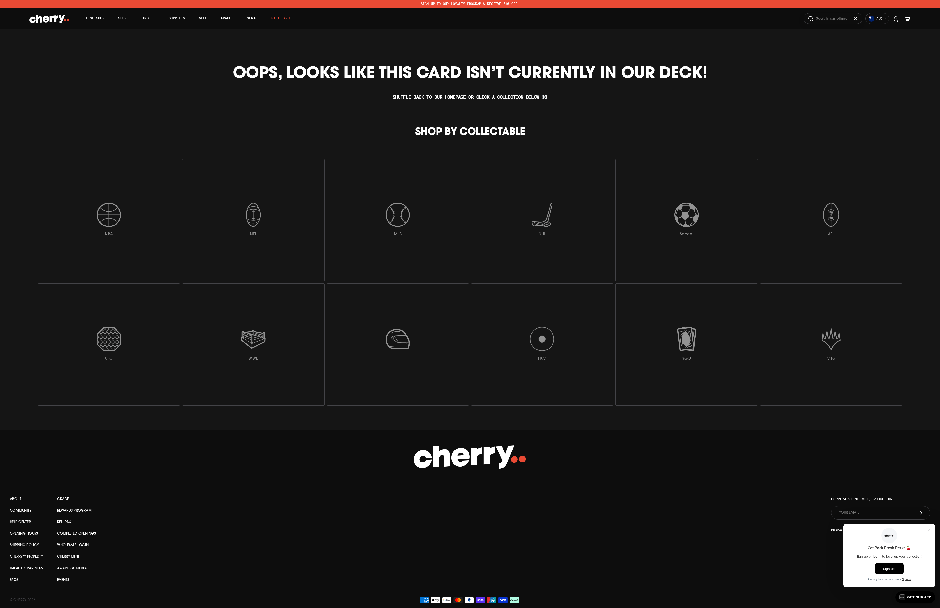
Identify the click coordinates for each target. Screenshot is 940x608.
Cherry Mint (68, 557)
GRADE (63, 499)
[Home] (49, 17)
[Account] (896, 18)
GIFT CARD (280, 18)
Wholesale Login (73, 545)
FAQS (14, 580)
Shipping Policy (24, 545)
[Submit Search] (811, 18)
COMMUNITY (20, 511)
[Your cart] (908, 18)
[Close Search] (855, 18)
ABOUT (15, 499)
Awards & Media (72, 568)
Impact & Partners (26, 568)
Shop (122, 18)
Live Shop (95, 18)
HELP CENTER (20, 522)
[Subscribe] (921, 512)
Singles (148, 18)
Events (251, 18)
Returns (64, 522)
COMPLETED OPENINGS (76, 534)
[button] (915, 597)
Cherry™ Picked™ (26, 557)
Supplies (177, 18)
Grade (226, 18)
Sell (203, 18)
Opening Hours (24, 534)
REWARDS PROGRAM (74, 511)
